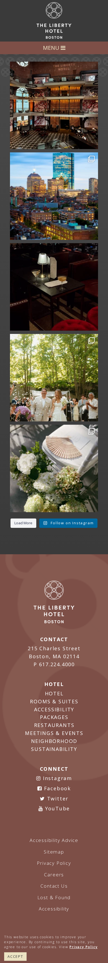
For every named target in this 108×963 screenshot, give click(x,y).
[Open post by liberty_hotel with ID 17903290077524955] (54, 287)
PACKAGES (54, 717)
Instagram (56, 778)
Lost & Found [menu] (54, 897)
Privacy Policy (83, 947)
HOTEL (54, 693)
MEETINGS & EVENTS (54, 733)
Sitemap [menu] (54, 852)
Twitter (56, 798)
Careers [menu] (54, 874)
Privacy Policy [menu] (54, 863)
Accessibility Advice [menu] (54, 840)
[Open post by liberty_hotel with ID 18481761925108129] (54, 196)
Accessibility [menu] (54, 909)
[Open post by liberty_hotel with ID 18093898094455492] (54, 105)
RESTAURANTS (54, 725)
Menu (52, 47)
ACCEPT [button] (15, 956)
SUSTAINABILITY (54, 749)
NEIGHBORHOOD (54, 741)
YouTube (56, 808)
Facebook (56, 788)
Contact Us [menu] (54, 886)
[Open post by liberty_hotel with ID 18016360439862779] (54, 468)
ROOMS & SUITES (54, 701)
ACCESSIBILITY (54, 709)
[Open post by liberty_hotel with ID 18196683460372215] (54, 377)
